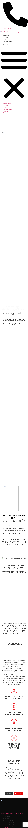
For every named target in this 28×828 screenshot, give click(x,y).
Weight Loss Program (10, 824)
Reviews (5, 43)
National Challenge (8, 41)
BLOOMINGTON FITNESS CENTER (12, 813)
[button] (14, 74)
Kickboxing (7, 818)
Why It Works (7, 35)
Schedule (5, 39)
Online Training (9, 826)
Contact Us (6, 45)
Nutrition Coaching (10, 822)
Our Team (6, 37)
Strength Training (9, 820)
